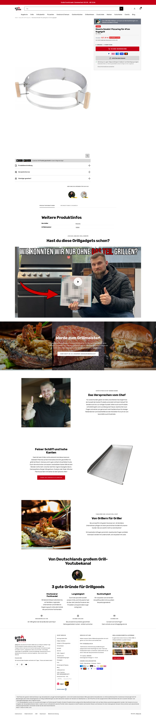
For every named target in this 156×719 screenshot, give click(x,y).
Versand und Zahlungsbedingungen (63, 656)
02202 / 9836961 (86, 655)
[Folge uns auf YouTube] (26, 664)
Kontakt (59, 648)
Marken (109, 14)
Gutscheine (118, 14)
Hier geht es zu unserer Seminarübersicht (78, 354)
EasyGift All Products (25, 17)
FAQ (58, 662)
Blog (133, 14)
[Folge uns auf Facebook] (17, 664)
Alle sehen (118, 658)
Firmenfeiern (60, 646)
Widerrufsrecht (28, 714)
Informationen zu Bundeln (69, 205)
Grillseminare (89, 14)
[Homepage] (20, 635)
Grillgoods (138, 713)
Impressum (43, 714)
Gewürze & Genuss (63, 14)
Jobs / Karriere (61, 672)
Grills (32, 14)
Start (16, 17)
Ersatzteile (100, 14)
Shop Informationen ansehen (106, 66)
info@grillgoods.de (88, 643)
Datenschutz (18, 714)
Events (127, 14)
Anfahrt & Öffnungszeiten (63, 643)
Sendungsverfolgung (62, 665)
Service (59, 650)
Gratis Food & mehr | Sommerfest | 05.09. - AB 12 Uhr (78, 2)
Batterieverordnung (53, 714)
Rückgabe (59, 660)
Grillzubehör (40, 14)
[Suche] (121, 8)
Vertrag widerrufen (62, 638)
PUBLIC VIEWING (61, 641)
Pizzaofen (50, 14)
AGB (36, 714)
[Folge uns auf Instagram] (21, 664)
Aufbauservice (61, 670)
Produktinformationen (47, 205)
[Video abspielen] (78, 282)
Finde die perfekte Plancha (51, 477)
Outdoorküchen (77, 14)
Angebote (24, 14)
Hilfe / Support (61, 653)
